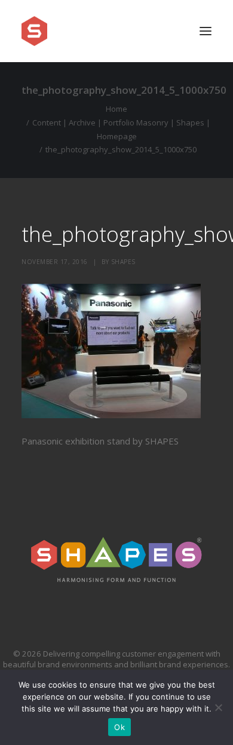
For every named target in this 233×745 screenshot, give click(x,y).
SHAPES (123, 261)
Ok (119, 727)
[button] (205, 31)
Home (116, 108)
